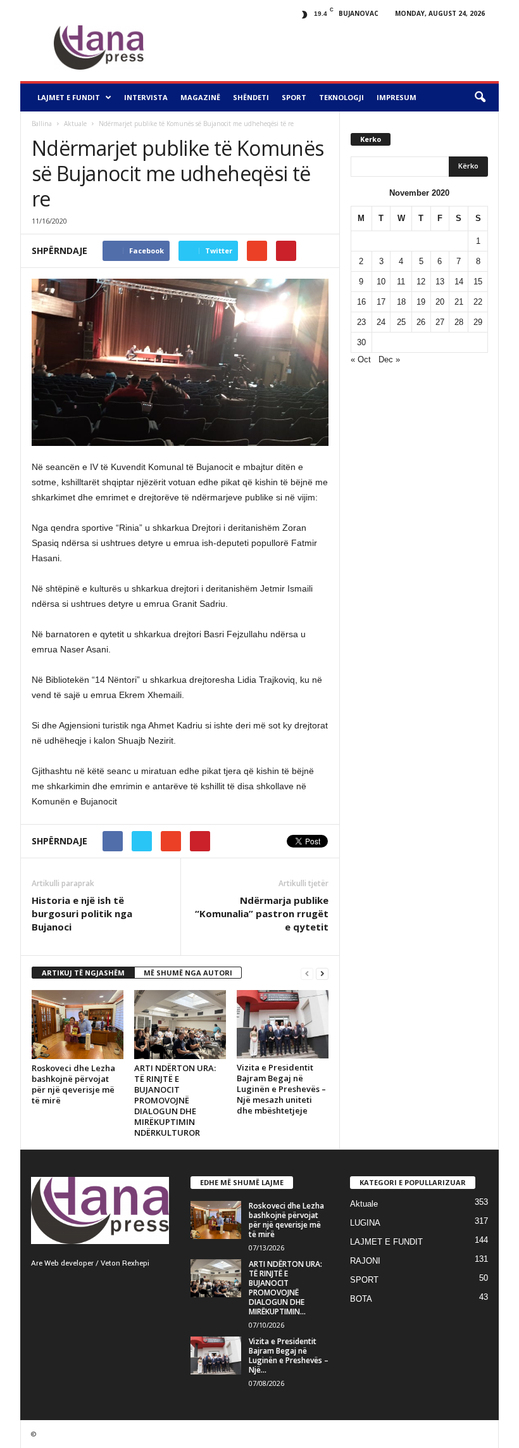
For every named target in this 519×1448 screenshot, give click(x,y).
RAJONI (365, 1261)
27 (439, 322)
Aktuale (75, 123)
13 (439, 281)
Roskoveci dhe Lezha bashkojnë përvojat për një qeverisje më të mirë (73, 1084)
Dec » (389, 359)
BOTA (361, 1299)
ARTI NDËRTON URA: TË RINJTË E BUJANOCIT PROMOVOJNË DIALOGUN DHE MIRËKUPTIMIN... (285, 1288)
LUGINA (365, 1223)
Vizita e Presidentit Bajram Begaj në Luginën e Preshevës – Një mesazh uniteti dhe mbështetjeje (281, 1089)
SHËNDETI (251, 97)
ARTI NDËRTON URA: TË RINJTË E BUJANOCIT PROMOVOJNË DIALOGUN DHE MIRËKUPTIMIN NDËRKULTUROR (175, 1100)
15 (477, 281)
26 (420, 322)
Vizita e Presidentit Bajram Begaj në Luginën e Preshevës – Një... (288, 1355)
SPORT (294, 97)
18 (401, 302)
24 (381, 322)
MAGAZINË (200, 97)
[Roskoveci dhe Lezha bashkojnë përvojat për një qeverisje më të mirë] (77, 1024)
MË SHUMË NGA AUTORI (188, 972)
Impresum (396, 97)
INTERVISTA (146, 97)
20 (439, 302)
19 (420, 302)
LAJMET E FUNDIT (68, 97)
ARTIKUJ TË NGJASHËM (83, 972)
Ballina (42, 123)
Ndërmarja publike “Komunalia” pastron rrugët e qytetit (261, 913)
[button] (480, 97)
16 (361, 302)
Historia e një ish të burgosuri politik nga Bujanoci (82, 913)
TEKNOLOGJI (341, 97)
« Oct (361, 359)
